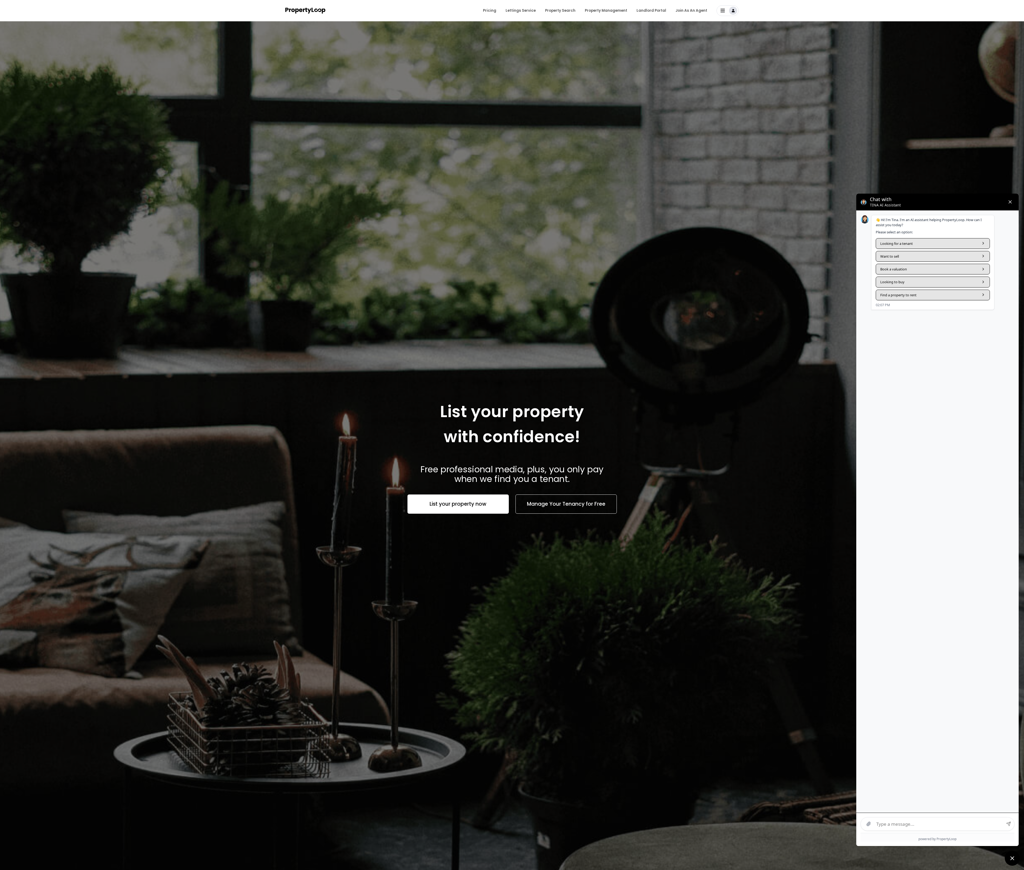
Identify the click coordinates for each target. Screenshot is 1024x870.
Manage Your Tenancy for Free (566, 504)
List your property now (458, 504)
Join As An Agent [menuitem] (691, 10)
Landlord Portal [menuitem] (651, 10)
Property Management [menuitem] (606, 10)
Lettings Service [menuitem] (521, 10)
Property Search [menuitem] (560, 10)
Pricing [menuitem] (489, 10)
